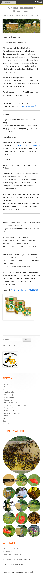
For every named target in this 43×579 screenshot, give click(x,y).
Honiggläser (8, 400)
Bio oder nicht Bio (10, 402)
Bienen (5, 416)
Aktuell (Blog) (7, 384)
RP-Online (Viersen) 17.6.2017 (24, 290)
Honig (5, 389)
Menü (39, 2)
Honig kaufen (9, 397)
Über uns (6, 424)
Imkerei (5, 387)
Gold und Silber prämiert (29, 145)
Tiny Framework (17, 572)
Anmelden (28, 572)
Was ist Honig (9, 392)
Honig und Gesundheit (12, 408)
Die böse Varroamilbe (12, 413)
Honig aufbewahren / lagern (14, 410)
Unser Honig (8, 395)
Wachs (5, 418)
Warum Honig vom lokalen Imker (16, 405)
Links (4, 421)
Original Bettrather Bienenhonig (21, 9)
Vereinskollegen (29, 106)
